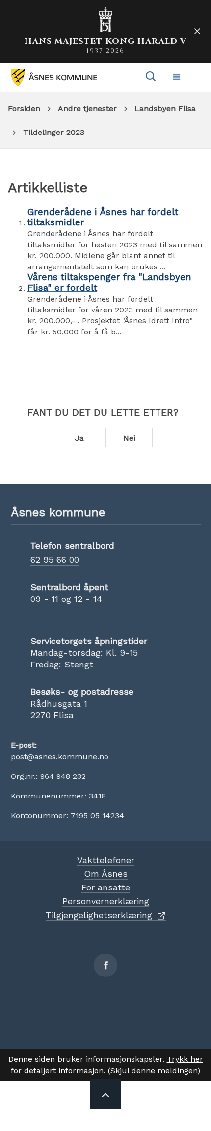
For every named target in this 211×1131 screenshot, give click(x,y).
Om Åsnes (106, 873)
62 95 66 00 (54, 559)
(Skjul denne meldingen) (154, 1070)
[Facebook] (105, 965)
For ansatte (105, 887)
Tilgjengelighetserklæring (99, 915)
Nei (129, 438)
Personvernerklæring (105, 901)
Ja (79, 438)
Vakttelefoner (105, 860)
